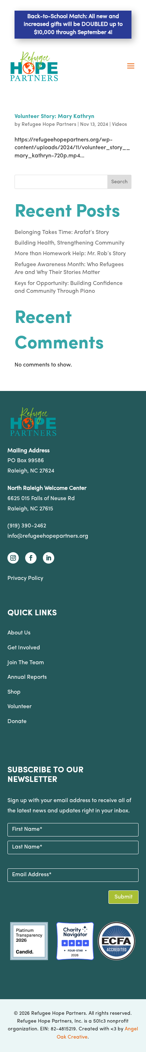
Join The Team (25, 663)
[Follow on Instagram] (13, 558)
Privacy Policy (25, 578)
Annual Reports (27, 677)
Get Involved (23, 648)
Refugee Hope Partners (49, 124)
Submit (123, 897)
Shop (14, 692)
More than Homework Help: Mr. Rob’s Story (70, 254)
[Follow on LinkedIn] (48, 558)
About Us (18, 633)
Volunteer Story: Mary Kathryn (54, 116)
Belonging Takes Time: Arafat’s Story (62, 232)
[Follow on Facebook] (30, 558)
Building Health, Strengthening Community (69, 243)
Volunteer (19, 707)
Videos (119, 124)
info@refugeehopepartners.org (47, 536)
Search (119, 182)
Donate (17, 721)
